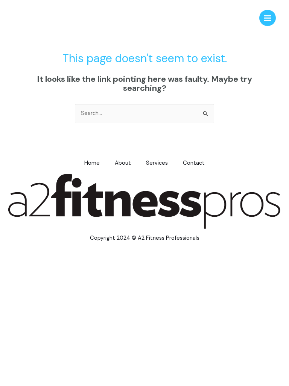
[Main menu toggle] (267, 18)
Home (92, 163)
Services (157, 163)
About (123, 163)
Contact (194, 163)
